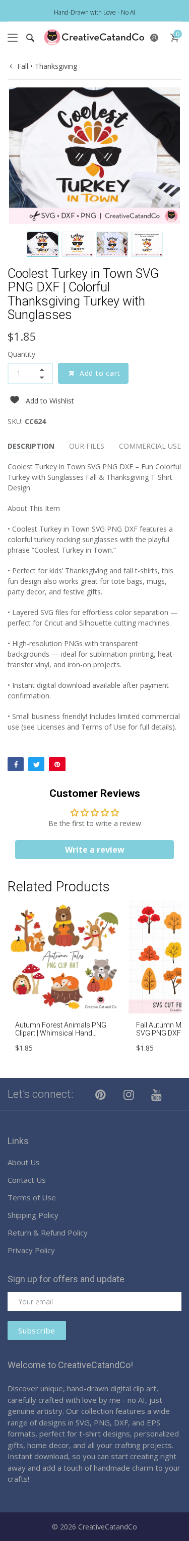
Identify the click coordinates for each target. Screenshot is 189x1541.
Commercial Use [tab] (150, 446)
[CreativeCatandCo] (94, 37)
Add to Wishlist (50, 400)
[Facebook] (16, 764)
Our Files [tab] (86, 446)
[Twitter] (36, 764)
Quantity (21, 354)
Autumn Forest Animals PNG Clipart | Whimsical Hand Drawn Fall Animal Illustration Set (61, 1037)
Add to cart (100, 373)
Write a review (94, 849)
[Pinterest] (57, 764)
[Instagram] (129, 1094)
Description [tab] (31, 446)
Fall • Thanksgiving (47, 66)
